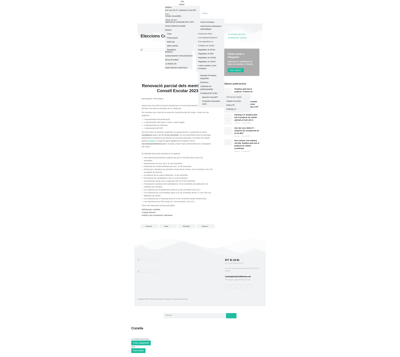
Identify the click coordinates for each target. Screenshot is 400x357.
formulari (152, 141)
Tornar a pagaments (141, 343)
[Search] (231, 315)
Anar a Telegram (235, 70)
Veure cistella (138, 350)
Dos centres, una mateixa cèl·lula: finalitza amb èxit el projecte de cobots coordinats (246, 145)
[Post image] (228, 91)
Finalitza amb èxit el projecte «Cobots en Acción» (243, 91)
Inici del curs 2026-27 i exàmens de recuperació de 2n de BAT (246, 130)
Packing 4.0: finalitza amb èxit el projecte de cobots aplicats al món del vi (245, 117)
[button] (149, 226)
